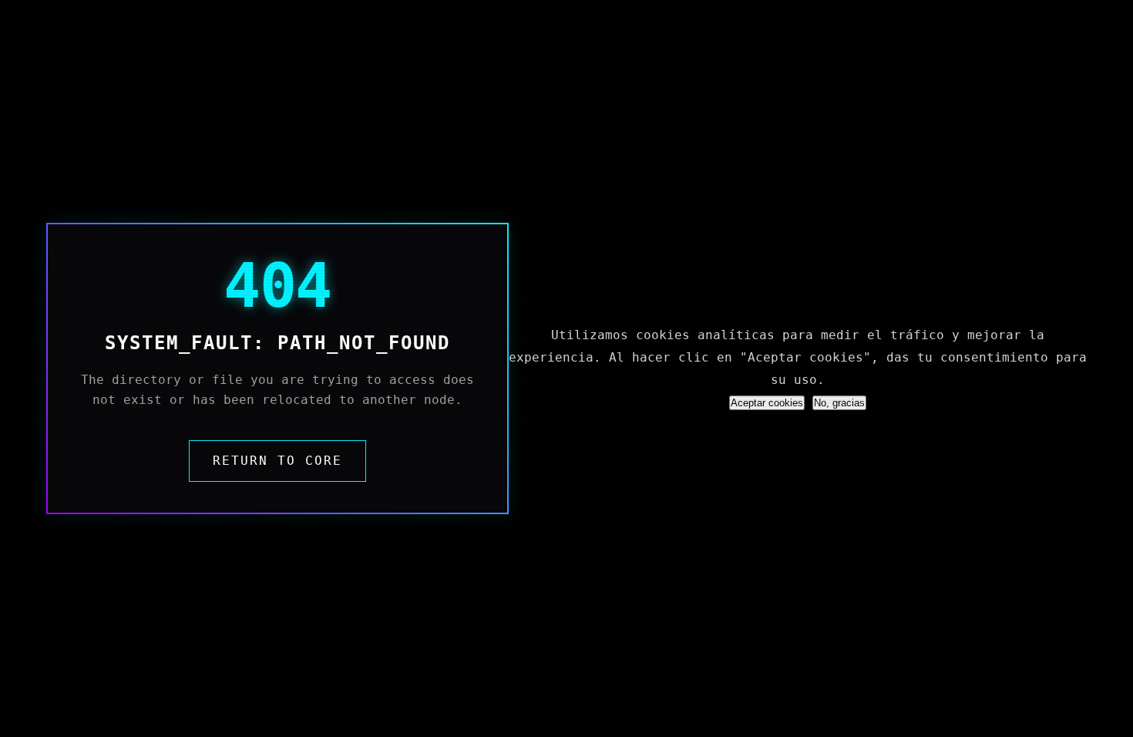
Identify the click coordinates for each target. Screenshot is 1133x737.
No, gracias (839, 403)
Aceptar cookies (767, 403)
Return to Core (277, 460)
